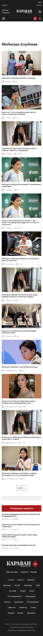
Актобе (17, 585)
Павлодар (28, 585)
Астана (11, 580)
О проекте (24, 572)
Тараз (38, 585)
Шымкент (31, 580)
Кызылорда (18, 602)
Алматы (20, 580)
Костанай (12, 591)
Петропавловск (33, 602)
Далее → (21, 488)
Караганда (7, 585)
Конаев (20, 613)
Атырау (23, 591)
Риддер (11, 613)
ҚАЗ (39, 2)
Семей (33, 607)
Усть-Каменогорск (14, 596)
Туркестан (11, 607)
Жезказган (31, 613)
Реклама (34, 572)
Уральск (7, 602)
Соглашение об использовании (21, 627)
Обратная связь (12, 572)
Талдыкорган (30, 596)
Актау (31, 591)
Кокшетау (23, 607)
